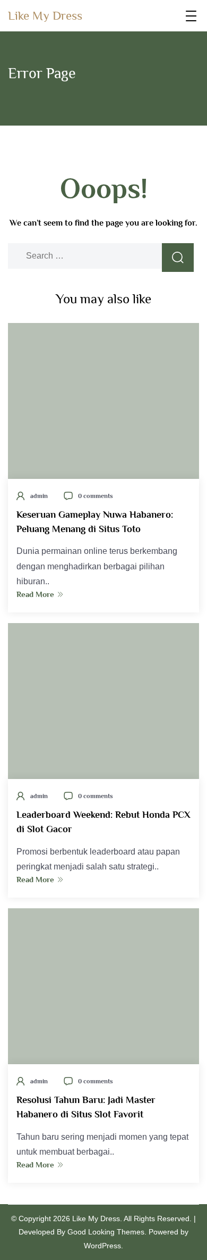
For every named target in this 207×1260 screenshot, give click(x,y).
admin (39, 496)
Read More (35, 594)
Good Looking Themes (105, 1232)
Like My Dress (45, 15)
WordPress (102, 1245)
